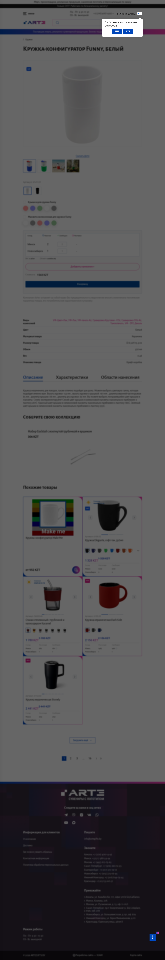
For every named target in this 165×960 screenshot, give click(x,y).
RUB (117, 31)
